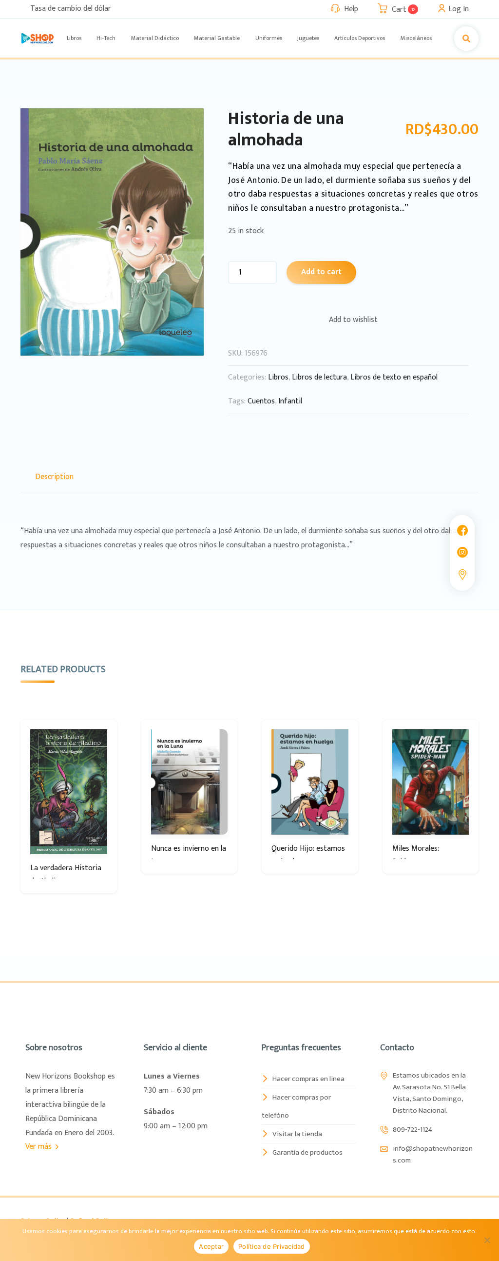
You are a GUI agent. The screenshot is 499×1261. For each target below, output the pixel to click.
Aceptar (211, 1246)
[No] (487, 1240)
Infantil (290, 401)
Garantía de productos (307, 1152)
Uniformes (268, 38)
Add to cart (321, 272)
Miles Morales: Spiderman (415, 855)
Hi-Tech (105, 38)
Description (54, 476)
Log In (458, 9)
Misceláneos (416, 38)
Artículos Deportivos (359, 38)
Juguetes (308, 38)
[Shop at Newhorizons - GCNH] (37, 38)
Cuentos (261, 401)
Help (351, 9)
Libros (74, 38)
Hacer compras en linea (308, 1079)
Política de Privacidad (271, 1246)
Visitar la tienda (297, 1134)
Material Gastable (217, 38)
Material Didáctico (155, 38)
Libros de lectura (319, 377)
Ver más (39, 1146)
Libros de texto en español (394, 377)
